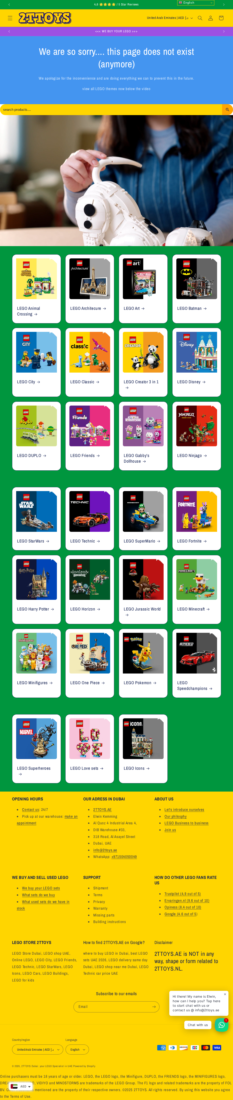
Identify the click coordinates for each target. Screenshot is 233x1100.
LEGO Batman (189, 308)
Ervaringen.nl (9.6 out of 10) (187, 900)
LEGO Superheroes (34, 768)
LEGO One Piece (85, 683)
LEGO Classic (82, 382)
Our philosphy (176, 816)
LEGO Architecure (85, 308)
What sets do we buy (38, 894)
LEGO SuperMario (139, 541)
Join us (170, 829)
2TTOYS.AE (102, 809)
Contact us (30, 809)
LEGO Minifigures (32, 683)
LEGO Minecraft (191, 609)
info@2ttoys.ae (105, 850)
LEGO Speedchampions (192, 685)
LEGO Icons (134, 768)
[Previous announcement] (9, 4)
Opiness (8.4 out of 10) (183, 907)
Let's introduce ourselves (184, 809)
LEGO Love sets (84, 768)
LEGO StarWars (30, 541)
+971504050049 (124, 856)
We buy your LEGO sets (41, 888)
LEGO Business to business (187, 822)
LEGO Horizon (82, 609)
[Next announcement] (224, 4)
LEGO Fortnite (189, 541)
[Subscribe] (154, 1006)
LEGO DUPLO (29, 455)
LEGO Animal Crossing (28, 311)
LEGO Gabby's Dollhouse (136, 458)
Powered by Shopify (84, 1066)
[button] (10, 18)
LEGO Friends (82, 455)
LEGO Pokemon (138, 683)
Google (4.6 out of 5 (180, 913)
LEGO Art (132, 308)
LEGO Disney (189, 382)
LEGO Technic (82, 541)
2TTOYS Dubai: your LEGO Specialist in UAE (46, 1066)
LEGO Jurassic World (142, 609)
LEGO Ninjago (189, 455)
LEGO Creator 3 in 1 (141, 382)
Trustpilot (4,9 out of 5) (183, 893)
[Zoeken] (227, 109)
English (188, 2)
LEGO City (26, 382)
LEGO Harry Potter (33, 609)
